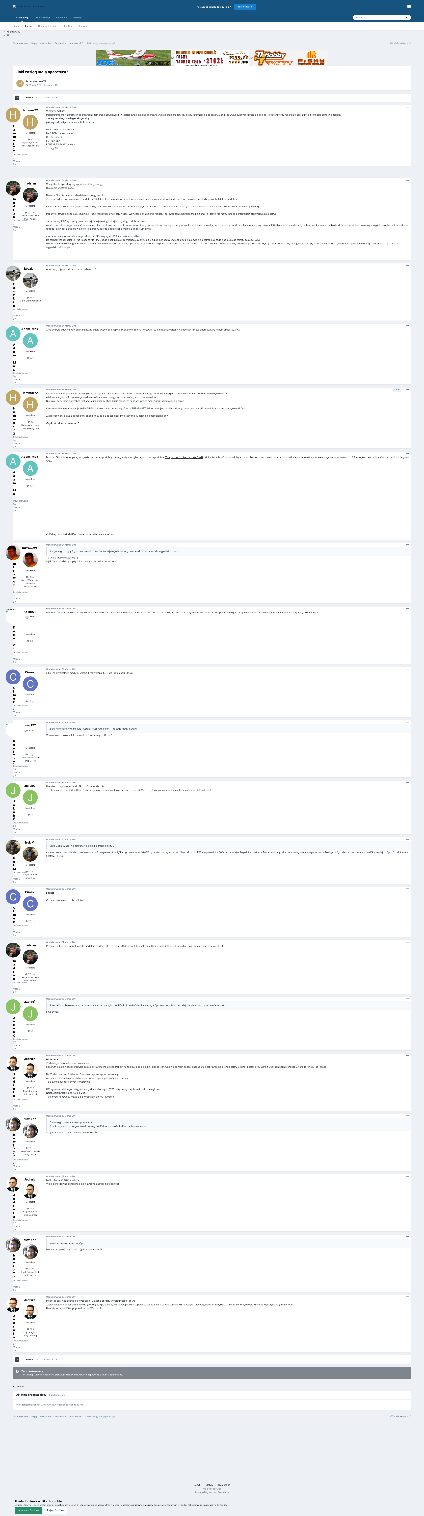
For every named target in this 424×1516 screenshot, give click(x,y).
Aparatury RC (51, 85)
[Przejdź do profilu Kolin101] (30, 623)
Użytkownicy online (48, 26)
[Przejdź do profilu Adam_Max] (30, 340)
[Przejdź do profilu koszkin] (30, 280)
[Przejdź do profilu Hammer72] (20, 83)
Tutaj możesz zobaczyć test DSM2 (184, 457)
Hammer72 (39, 81)
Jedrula (29, 1059)
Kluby (16, 26)
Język (197, 1484)
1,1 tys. (31, 577)
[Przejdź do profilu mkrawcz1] (30, 559)
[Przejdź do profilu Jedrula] (30, 1070)
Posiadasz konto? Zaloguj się (213, 6)
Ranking (68, 26)
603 (31, 1087)
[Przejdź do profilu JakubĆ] (30, 797)
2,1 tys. (31, 701)
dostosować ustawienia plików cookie (141, 1505)
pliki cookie (57, 1505)
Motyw (210, 1484)
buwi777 (30, 725)
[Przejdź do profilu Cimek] (30, 683)
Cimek (29, 672)
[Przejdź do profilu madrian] (30, 195)
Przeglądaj (22, 17)
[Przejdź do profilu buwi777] (30, 737)
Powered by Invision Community (212, 1492)
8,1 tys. (31, 871)
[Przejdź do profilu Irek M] (30, 854)
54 (31, 814)
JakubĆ (29, 785)
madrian (30, 183)
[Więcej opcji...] (407, 107)
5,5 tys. (31, 212)
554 (31, 297)
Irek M (29, 842)
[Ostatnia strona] (37, 98)
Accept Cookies (30, 1510)
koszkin (29, 268)
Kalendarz (61, 17)
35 (31, 139)
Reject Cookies (55, 1510)
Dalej (29, 97)
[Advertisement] (212, 173)
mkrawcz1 (29, 548)
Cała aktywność (42, 17)
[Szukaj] (407, 17)
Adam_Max (29, 329)
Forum (28, 26)
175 (31, 640)
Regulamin (84, 26)
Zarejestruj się (245, 6)
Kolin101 (30, 612)
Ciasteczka (224, 1484)
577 (31, 357)
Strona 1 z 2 (50, 97)
